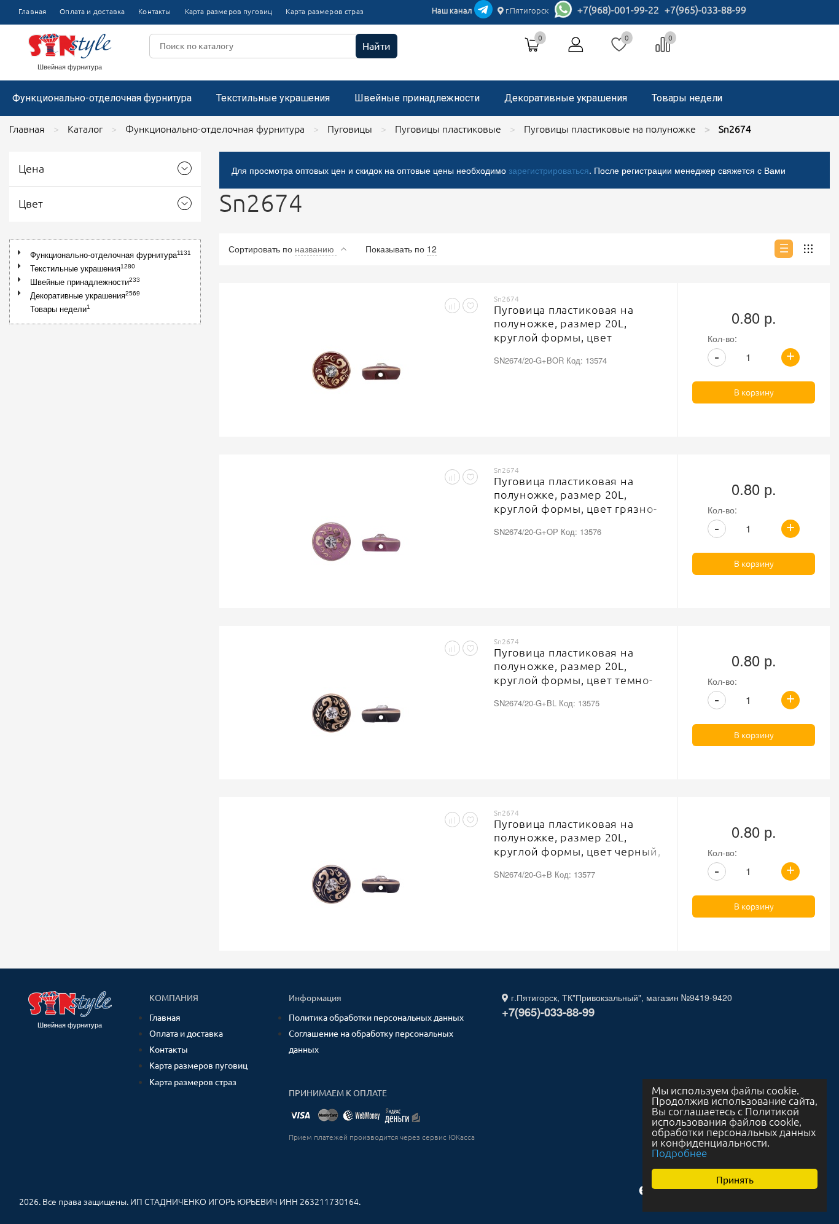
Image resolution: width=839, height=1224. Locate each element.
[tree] (105, 282)
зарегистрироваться (549, 170)
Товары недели (687, 98)
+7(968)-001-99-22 (618, 9)
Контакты (154, 11)
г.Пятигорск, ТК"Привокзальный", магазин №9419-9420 (620, 997)
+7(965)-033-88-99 (705, 9)
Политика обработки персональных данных (376, 1018)
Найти (376, 46)
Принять (735, 1179)
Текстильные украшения (273, 98)
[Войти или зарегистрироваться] (576, 49)
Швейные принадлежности (417, 98)
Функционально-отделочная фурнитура (102, 98)
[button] (22, 253)
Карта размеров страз (325, 11)
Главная (32, 11)
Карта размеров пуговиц (229, 11)
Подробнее (679, 1153)
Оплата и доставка (92, 11)
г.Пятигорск (526, 10)
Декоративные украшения (565, 98)
